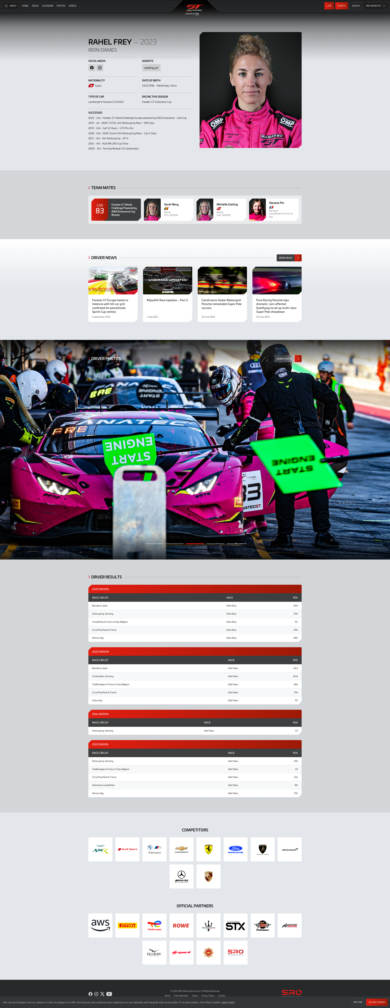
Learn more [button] (228, 1002)
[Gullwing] (154, 953)
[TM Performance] (263, 925)
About (167, 995)
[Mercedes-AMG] (182, 877)
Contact (221, 995)
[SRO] (236, 953)
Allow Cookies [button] (377, 1002)
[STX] (236, 925)
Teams (195, 995)
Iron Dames (102, 49)
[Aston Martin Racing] (100, 849)
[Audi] (127, 849)
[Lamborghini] (263, 849)
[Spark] (182, 953)
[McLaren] (290, 849)
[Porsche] (209, 877)
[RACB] (209, 953)
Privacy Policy (208, 995)
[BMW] (154, 849)
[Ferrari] (209, 849)
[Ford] (236, 849)
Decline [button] (357, 1002)
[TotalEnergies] (154, 925)
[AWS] (100, 925)
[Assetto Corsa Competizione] (290, 925)
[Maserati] (209, 925)
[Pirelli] (127, 925)
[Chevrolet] (182, 849)
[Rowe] (182, 925)
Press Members (181, 995)
